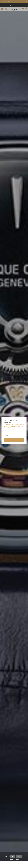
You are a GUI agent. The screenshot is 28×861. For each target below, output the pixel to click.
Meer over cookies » (14, 859)
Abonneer (14, 440)
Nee (19, 856)
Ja (12, 856)
